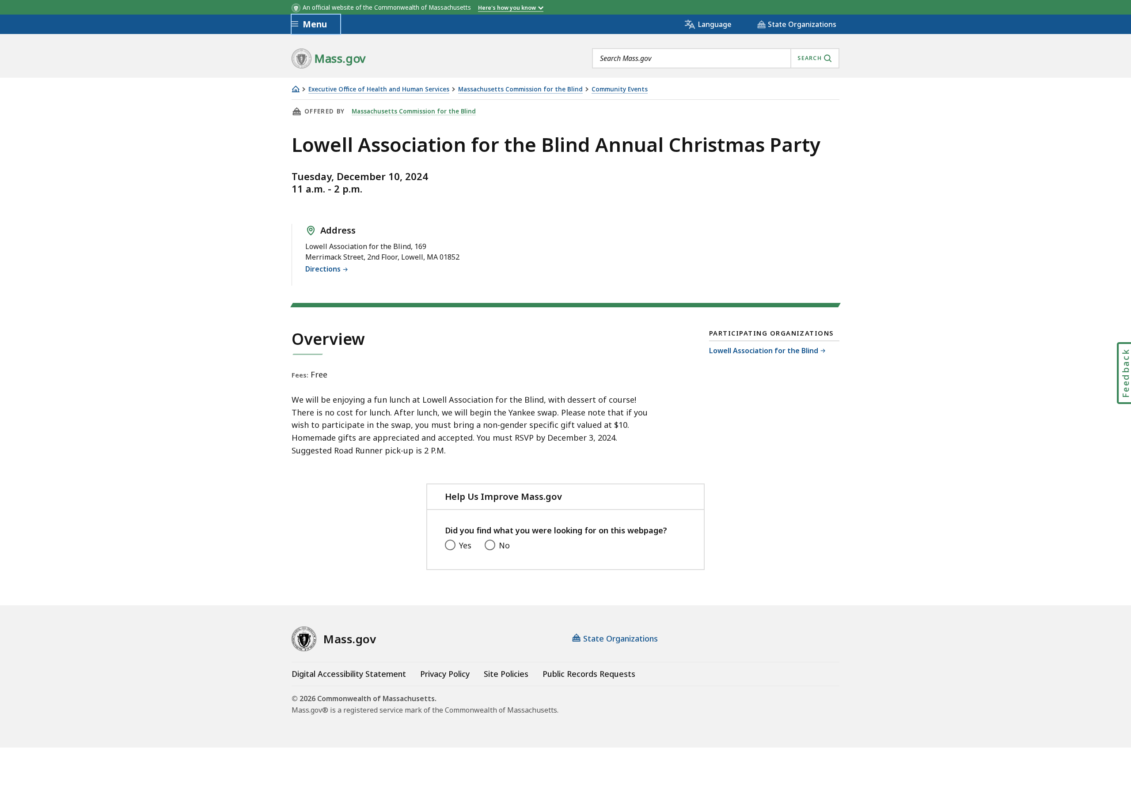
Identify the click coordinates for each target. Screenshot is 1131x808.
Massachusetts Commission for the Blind (520, 89)
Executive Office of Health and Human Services (378, 89)
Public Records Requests (589, 673)
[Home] (295, 89)
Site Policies (506, 673)
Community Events (620, 89)
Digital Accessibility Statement (349, 673)
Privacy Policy (445, 673)
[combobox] (715, 58)
